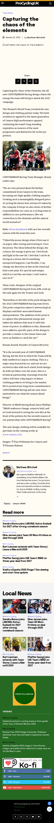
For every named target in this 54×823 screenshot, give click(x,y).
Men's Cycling (8, 544)
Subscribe (45, 787)
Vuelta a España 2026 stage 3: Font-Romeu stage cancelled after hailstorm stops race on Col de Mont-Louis (26, 748)
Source (6, 452)
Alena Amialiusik (18, 229)
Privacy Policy (19, 807)
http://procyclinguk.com (27, 471)
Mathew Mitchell (36, 37)
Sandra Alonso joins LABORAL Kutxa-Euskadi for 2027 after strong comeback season (14, 625)
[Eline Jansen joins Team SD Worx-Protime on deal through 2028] (39, 606)
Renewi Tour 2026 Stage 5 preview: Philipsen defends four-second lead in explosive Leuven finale (26, 735)
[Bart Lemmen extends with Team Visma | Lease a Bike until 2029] (14, 644)
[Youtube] (33, 816)
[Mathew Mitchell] (9, 481)
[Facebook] (18, 81)
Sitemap (17, 810)
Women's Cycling (9, 521)
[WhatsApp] (36, 81)
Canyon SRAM (19, 503)
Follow (46, 776)
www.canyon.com (12, 434)
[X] (24, 81)
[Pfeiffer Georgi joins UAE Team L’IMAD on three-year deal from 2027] (39, 644)
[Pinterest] (30, 81)
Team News (8, 13)
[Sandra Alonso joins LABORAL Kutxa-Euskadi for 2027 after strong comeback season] (14, 606)
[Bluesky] (39, 816)
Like (48, 771)
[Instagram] (21, 816)
